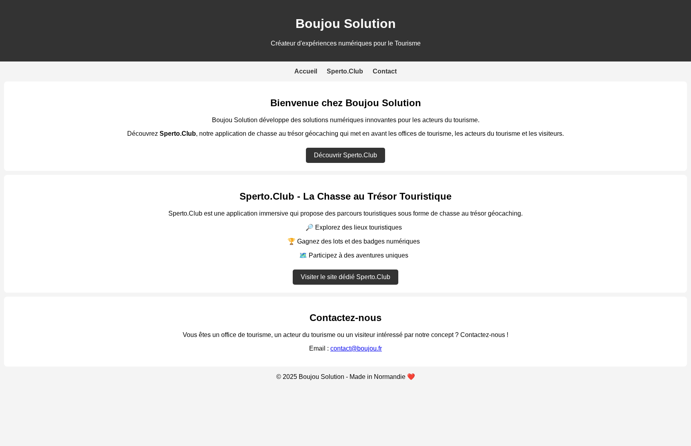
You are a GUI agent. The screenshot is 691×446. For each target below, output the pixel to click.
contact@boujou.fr (356, 348)
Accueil (305, 71)
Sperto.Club (345, 71)
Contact (385, 71)
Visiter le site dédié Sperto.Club (345, 277)
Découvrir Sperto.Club (345, 155)
